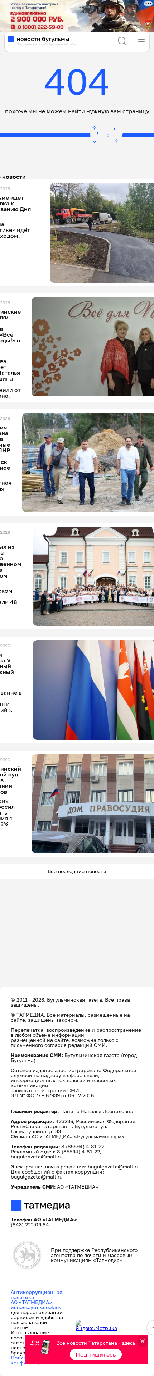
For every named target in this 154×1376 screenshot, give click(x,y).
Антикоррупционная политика (36, 1294)
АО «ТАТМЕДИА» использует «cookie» (36, 1304)
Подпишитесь (96, 1354)
